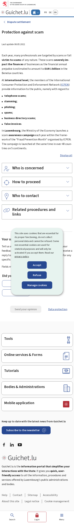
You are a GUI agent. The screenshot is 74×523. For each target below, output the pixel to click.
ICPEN (65, 84)
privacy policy (22, 256)
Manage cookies (37, 285)
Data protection (57, 309)
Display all (66, 155)
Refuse (37, 275)
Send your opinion (26, 309)
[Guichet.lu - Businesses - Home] (14, 12)
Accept (37, 265)
